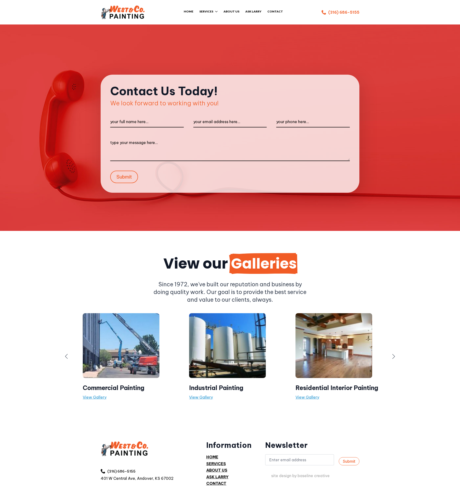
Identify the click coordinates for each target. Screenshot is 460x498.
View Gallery (88, 397)
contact (275, 11)
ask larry (217, 476)
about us (231, 11)
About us (216, 470)
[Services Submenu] (215, 12)
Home (188, 11)
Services (206, 11)
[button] (66, 356)
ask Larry (253, 11)
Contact (216, 483)
